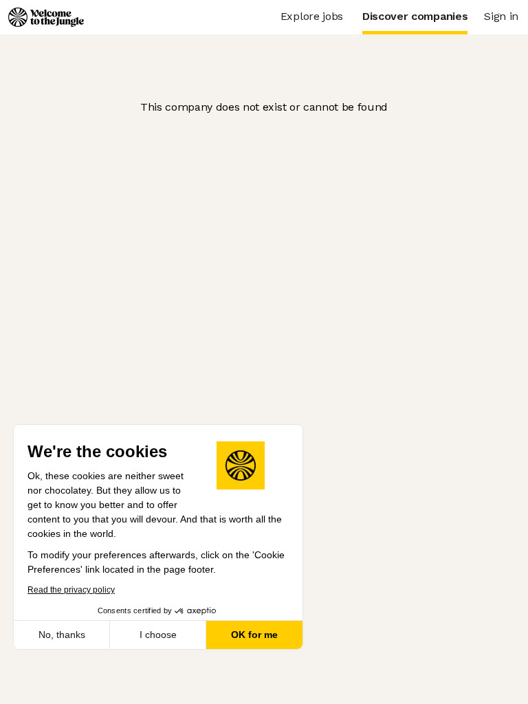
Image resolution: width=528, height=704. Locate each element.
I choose (158, 634)
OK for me (254, 634)
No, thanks (61, 634)
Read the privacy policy (71, 590)
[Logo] (46, 17)
